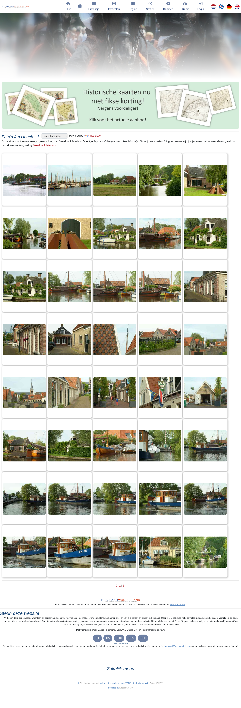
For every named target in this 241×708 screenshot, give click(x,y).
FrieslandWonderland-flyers (177, 646)
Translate (95, 135)
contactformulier (177, 604)
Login (200, 9)
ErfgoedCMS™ (156, 683)
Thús (68, 9)
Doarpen (168, 9)
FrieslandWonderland (89, 683)
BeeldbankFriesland (45, 145)
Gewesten (114, 9)
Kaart (185, 9)
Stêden (150, 9)
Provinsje (93, 9)
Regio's (133, 9)
